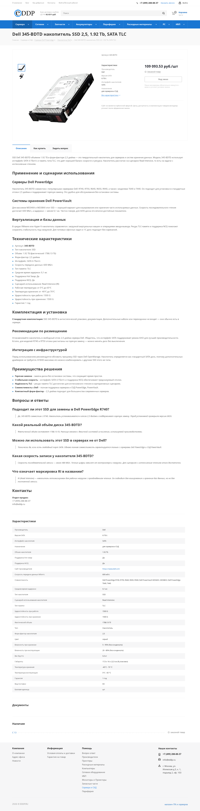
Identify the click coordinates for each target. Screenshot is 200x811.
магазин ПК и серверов (176, 804)
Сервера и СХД (89, 787)
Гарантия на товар (56, 757)
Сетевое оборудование (93, 772)
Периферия (87, 791)
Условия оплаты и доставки (61, 753)
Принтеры (87, 760)
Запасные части (90, 783)
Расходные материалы (93, 764)
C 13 (14, 732)
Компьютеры (88, 768)
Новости (16, 760)
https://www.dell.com (111, 569)
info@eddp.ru (169, 759)
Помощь (87, 748)
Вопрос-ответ (88, 753)
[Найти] (163, 13)
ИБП (84, 776)
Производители (90, 757)
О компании (18, 753)
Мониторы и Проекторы (94, 779)
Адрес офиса (18, 757)
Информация (55, 748)
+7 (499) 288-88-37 (172, 754)
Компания (18, 748)
